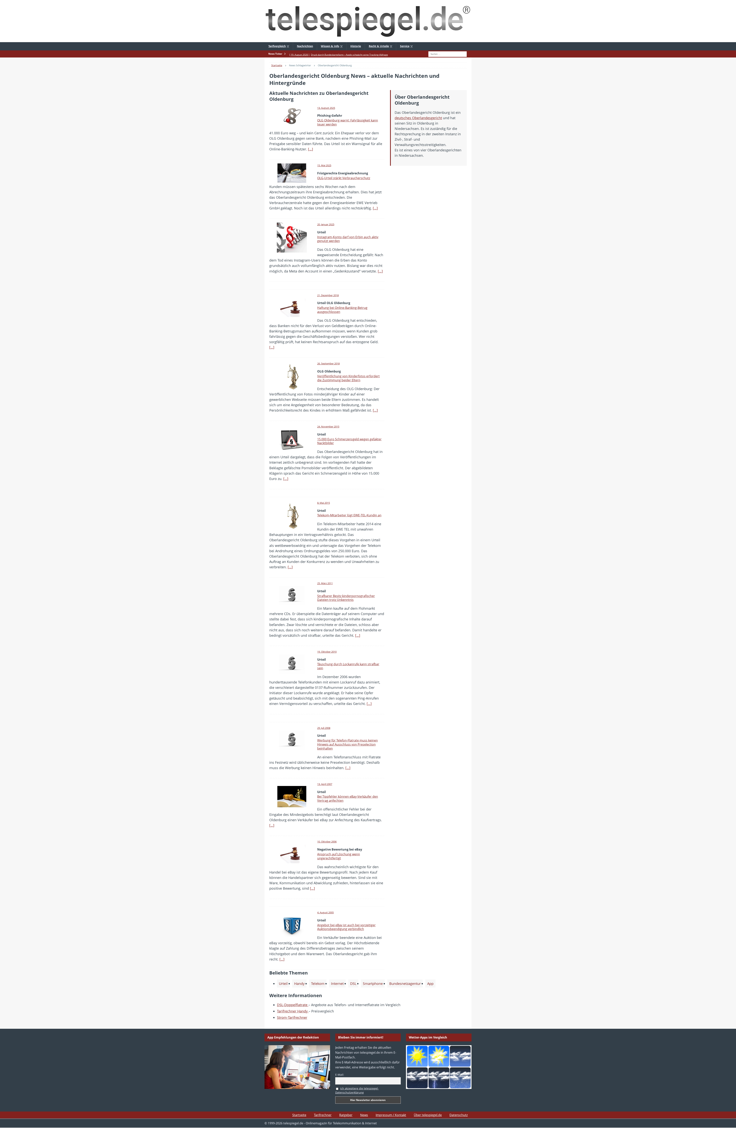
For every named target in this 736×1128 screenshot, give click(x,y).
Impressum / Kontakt (391, 1115)
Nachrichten (305, 46)
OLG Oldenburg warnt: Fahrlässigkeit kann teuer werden (347, 122)
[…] (310, 149)
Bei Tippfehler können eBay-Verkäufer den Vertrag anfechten (347, 798)
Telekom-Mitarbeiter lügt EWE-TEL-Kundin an (349, 515)
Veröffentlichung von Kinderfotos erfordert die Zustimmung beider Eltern (348, 378)
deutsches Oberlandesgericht (418, 118)
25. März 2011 (325, 583)
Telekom (317, 983)
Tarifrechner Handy (293, 1011)
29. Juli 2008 (323, 728)
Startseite (299, 1115)
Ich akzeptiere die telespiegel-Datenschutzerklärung (357, 1090)
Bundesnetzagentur (405, 983)
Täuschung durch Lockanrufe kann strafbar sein (348, 666)
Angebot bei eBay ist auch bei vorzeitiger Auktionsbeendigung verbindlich (346, 927)
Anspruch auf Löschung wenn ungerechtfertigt (338, 856)
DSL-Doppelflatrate (292, 1004)
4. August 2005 (325, 912)
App (430, 983)
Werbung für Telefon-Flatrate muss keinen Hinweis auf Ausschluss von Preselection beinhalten (347, 744)
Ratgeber (345, 1115)
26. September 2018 (328, 363)
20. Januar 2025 (325, 224)
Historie (355, 46)
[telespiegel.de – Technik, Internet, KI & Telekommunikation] (368, 21)
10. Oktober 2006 (327, 841)
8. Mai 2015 (323, 503)
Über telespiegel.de (428, 1115)
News (364, 1115)
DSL (353, 983)
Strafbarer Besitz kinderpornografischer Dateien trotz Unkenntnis (346, 598)
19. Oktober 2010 (327, 651)
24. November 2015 (328, 426)
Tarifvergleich (277, 46)
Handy (299, 983)
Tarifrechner (323, 1115)
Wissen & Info (330, 46)
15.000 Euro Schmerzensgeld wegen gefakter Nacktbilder (349, 441)
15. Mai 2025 (324, 165)
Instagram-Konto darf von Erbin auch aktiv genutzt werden (347, 239)
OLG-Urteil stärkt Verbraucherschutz (343, 178)
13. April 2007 (324, 784)
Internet (337, 983)
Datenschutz (458, 1115)
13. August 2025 (326, 108)
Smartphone (373, 983)
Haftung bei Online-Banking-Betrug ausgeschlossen (342, 310)
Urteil (283, 983)
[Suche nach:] (447, 53)
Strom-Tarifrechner (292, 1017)
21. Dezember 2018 (328, 295)
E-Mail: (339, 1074)
